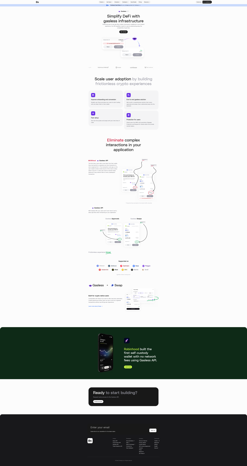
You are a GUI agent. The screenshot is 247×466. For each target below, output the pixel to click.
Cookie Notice (142, 444)
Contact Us (129, 446)
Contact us (199, 2)
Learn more (128, 366)
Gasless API (115, 444)
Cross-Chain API (117, 442)
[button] (101, 2)
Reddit (156, 446)
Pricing (140, 2)
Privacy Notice (142, 442)
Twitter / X (157, 440)
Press (140, 449)
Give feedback (129, 448)
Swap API (115, 440)
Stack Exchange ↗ (130, 444)
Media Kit (141, 451)
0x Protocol (141, 453)
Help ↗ (127, 442)
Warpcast (156, 442)
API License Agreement (144, 446)
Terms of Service (143, 440)
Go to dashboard (207, 2)
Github (156, 444)
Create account (98, 401)
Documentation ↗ (130, 440)
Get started (123, 31)
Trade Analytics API (117, 446)
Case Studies (133, 2)
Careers (141, 448)
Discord (156, 448)
